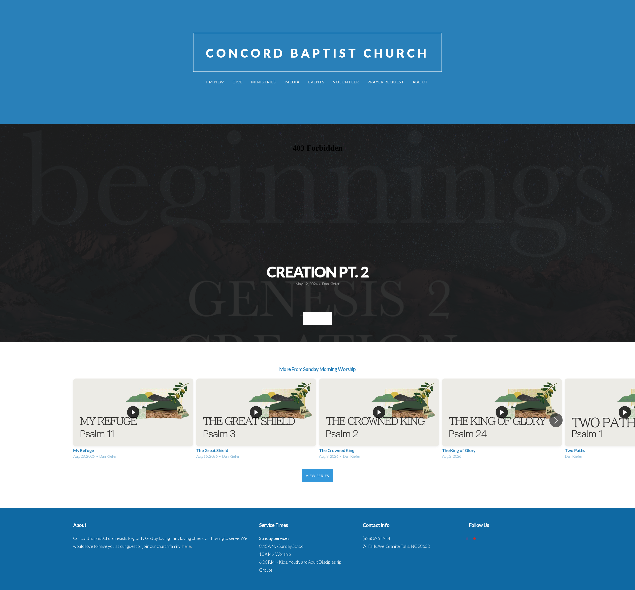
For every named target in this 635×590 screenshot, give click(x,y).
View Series (317, 475)
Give (237, 81)
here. (186, 546)
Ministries (264, 81)
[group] (133, 420)
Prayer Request (385, 81)
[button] (556, 420)
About (421, 81)
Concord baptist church (317, 53)
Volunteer (346, 81)
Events (316, 81)
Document (317, 318)
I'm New (215, 81)
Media (292, 81)
